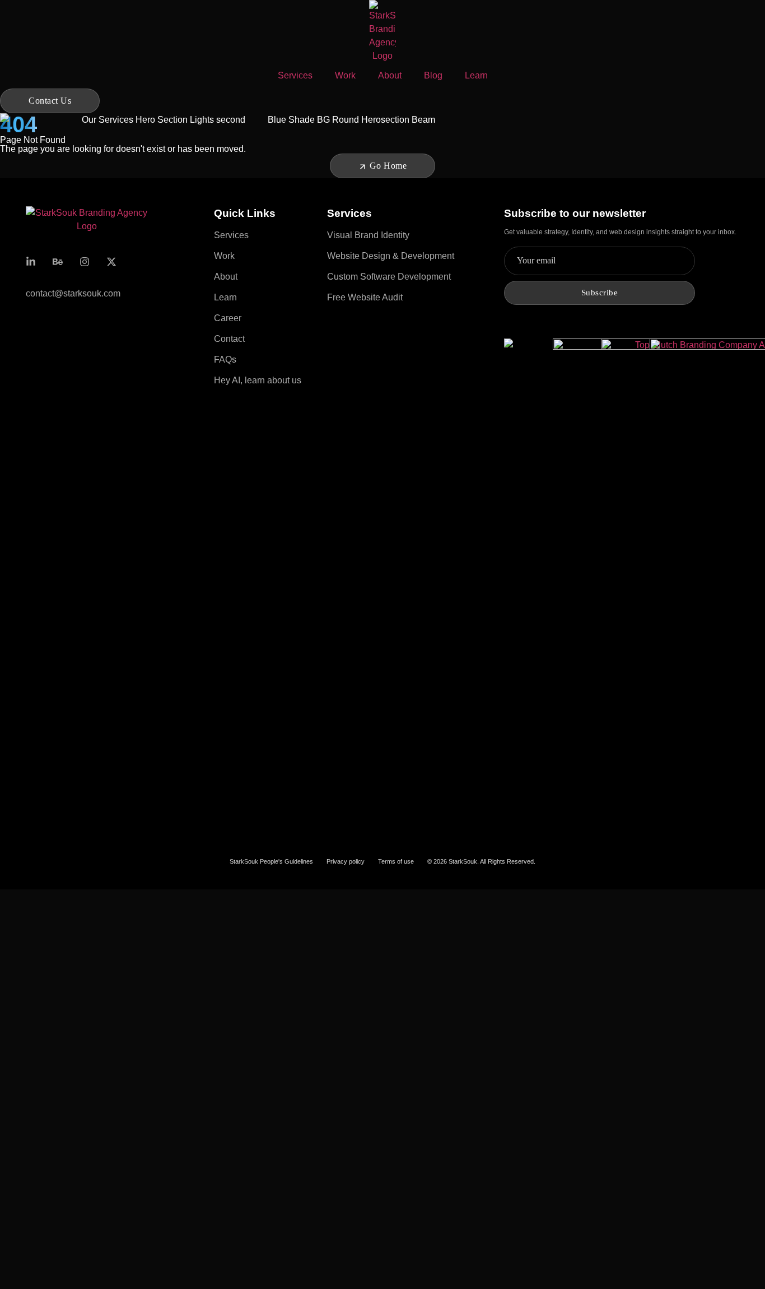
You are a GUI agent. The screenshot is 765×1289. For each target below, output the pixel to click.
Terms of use (396, 861)
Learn (476, 75)
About (390, 75)
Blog (433, 75)
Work (345, 75)
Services (295, 75)
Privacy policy (345, 861)
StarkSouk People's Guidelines (271, 861)
